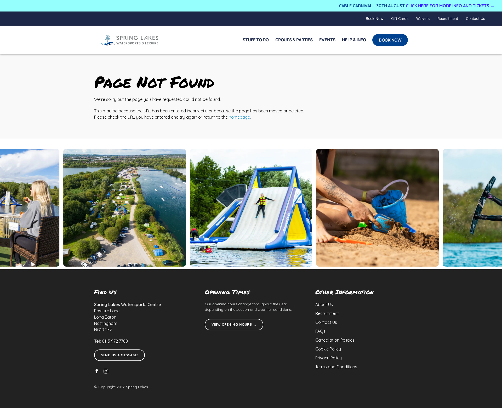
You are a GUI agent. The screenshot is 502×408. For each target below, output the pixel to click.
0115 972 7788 (115, 341)
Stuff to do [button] (256, 39)
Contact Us (475, 18)
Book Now (374, 18)
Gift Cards (399, 18)
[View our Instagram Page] (106, 371)
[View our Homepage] (129, 40)
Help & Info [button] (354, 39)
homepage (239, 117)
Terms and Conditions (336, 366)
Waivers (423, 18)
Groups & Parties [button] (294, 39)
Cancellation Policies (335, 340)
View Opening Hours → (234, 324)
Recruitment (447, 18)
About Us (324, 304)
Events (327, 39)
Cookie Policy (328, 349)
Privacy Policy (328, 357)
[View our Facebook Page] (96, 371)
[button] (251, 208)
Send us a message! (119, 355)
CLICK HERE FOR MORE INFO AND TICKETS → (428, 5)
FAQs (320, 331)
